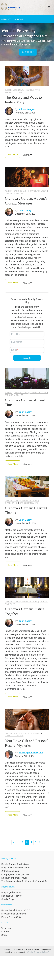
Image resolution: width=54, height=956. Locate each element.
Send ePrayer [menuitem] (8, 899)
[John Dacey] (9, 212)
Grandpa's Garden (38, 191)
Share (26, 155)
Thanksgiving (11, 503)
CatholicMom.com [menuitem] (10, 871)
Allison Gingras (27, 109)
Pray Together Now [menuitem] (11, 892)
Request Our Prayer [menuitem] (11, 896)
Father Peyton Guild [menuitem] (11, 917)
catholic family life (14, 194)
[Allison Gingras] (9, 111)
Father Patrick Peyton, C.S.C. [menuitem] (16, 910)
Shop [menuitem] (4, 935)
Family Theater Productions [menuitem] (15, 864)
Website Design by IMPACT (38, 952)
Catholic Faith (33, 90)
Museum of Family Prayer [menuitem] (14, 878)
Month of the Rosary (30, 733)
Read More (13, 154)
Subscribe (28, 52)
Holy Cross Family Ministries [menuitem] (15, 867)
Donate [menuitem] (5, 931)
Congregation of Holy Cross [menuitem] (15, 874)
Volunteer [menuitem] (6, 928)
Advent (8, 191)
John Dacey (25, 210)
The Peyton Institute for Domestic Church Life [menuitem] (24, 881)
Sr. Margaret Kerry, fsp (31, 752)
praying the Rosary (14, 92)
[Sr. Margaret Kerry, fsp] (9, 754)
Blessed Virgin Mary (14, 90)
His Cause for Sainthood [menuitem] (13, 913)
